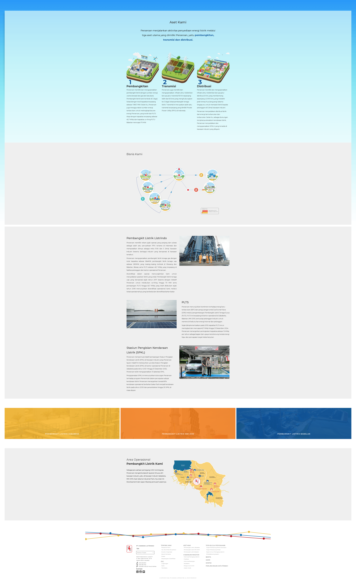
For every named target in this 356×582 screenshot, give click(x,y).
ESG (162, 561)
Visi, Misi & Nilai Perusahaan (168, 549)
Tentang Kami (166, 545)
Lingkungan (164, 563)
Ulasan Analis (187, 568)
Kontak (208, 563)
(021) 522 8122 (142, 563)
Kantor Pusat (141, 552)
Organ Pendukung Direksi (213, 549)
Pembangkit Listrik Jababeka (192, 547)
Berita (208, 557)
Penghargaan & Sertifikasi (168, 558)
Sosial (162, 565)
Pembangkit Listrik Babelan (191, 552)
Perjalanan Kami (165, 547)
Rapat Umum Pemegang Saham (215, 552)
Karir (208, 560)
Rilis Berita (186, 563)
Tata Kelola (164, 568)
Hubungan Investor (191, 555)
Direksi (163, 556)
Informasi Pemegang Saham (191, 557)
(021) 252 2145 (142, 564)
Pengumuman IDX (189, 565)
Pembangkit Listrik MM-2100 (192, 549)
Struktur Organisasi (166, 552)
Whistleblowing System (212, 554)
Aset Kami (187, 545)
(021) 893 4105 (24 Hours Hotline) (147, 566)
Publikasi (186, 559)
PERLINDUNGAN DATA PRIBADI (217, 566)
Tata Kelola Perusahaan (215, 545)
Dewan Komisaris (166, 554)
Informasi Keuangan (189, 561)
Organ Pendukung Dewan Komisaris (216, 547)
